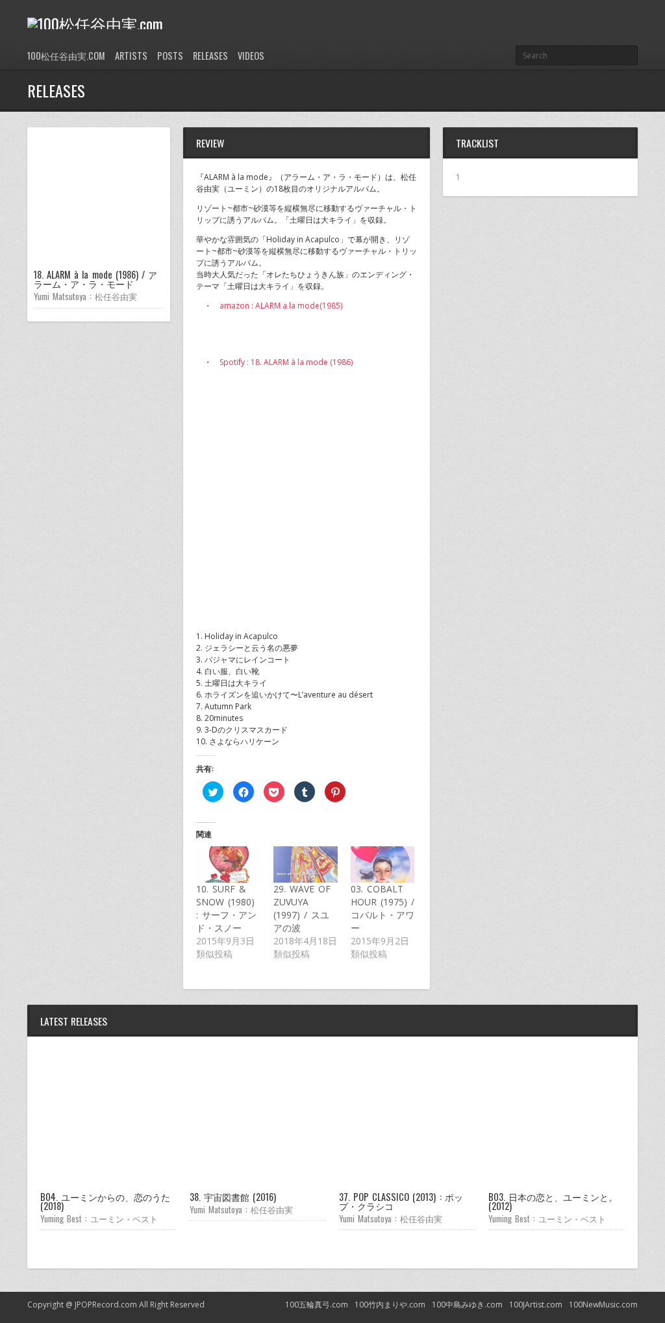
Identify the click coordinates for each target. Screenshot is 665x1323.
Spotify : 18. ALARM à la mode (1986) (286, 362)
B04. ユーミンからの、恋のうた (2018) (105, 1201)
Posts (170, 55)
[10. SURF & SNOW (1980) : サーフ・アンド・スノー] (228, 864)
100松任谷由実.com (66, 55)
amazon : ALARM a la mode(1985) (281, 305)
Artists (131, 55)
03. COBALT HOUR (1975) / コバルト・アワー (382, 908)
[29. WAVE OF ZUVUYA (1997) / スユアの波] (305, 864)
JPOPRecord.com (106, 1304)
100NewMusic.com (603, 1304)
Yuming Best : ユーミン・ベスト (99, 1218)
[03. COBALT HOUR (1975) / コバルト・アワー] (383, 864)
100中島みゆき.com (467, 1304)
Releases (210, 55)
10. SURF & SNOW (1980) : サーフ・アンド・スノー (226, 908)
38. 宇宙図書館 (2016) (233, 1196)
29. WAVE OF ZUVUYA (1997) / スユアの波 (302, 908)
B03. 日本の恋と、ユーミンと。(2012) (553, 1201)
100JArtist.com (535, 1304)
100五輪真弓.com (316, 1304)
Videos (251, 55)
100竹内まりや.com (390, 1304)
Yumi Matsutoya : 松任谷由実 (85, 296)
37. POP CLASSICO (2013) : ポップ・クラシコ (401, 1201)
